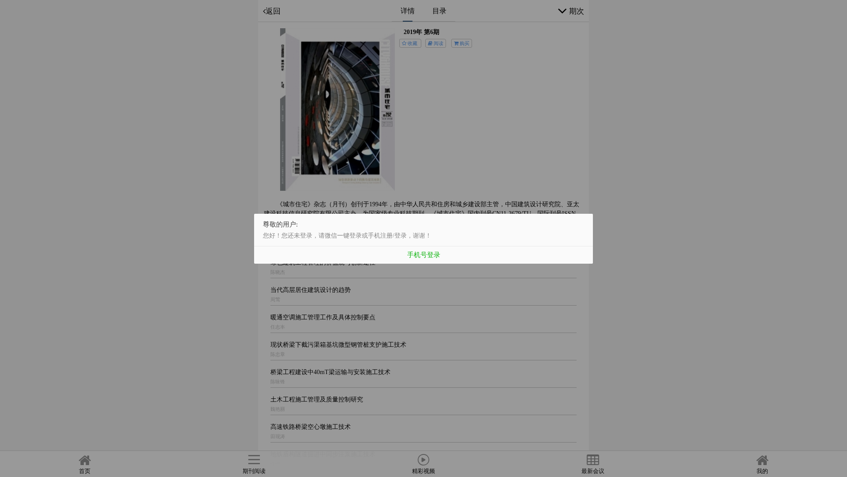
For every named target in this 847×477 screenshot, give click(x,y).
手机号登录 (423, 254)
